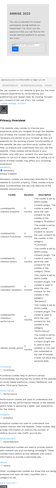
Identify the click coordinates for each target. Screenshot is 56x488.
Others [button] (3, 462)
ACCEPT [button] (22, 103)
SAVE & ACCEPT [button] (8, 483)
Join (15, 49)
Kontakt (48, 85)
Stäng (3, 486)
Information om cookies (31, 85)
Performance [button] (7, 390)
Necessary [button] (5, 167)
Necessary (8, 170)
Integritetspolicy (10, 85)
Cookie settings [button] (8, 103)
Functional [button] (5, 367)
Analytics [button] (5, 414)
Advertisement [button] (7, 438)
